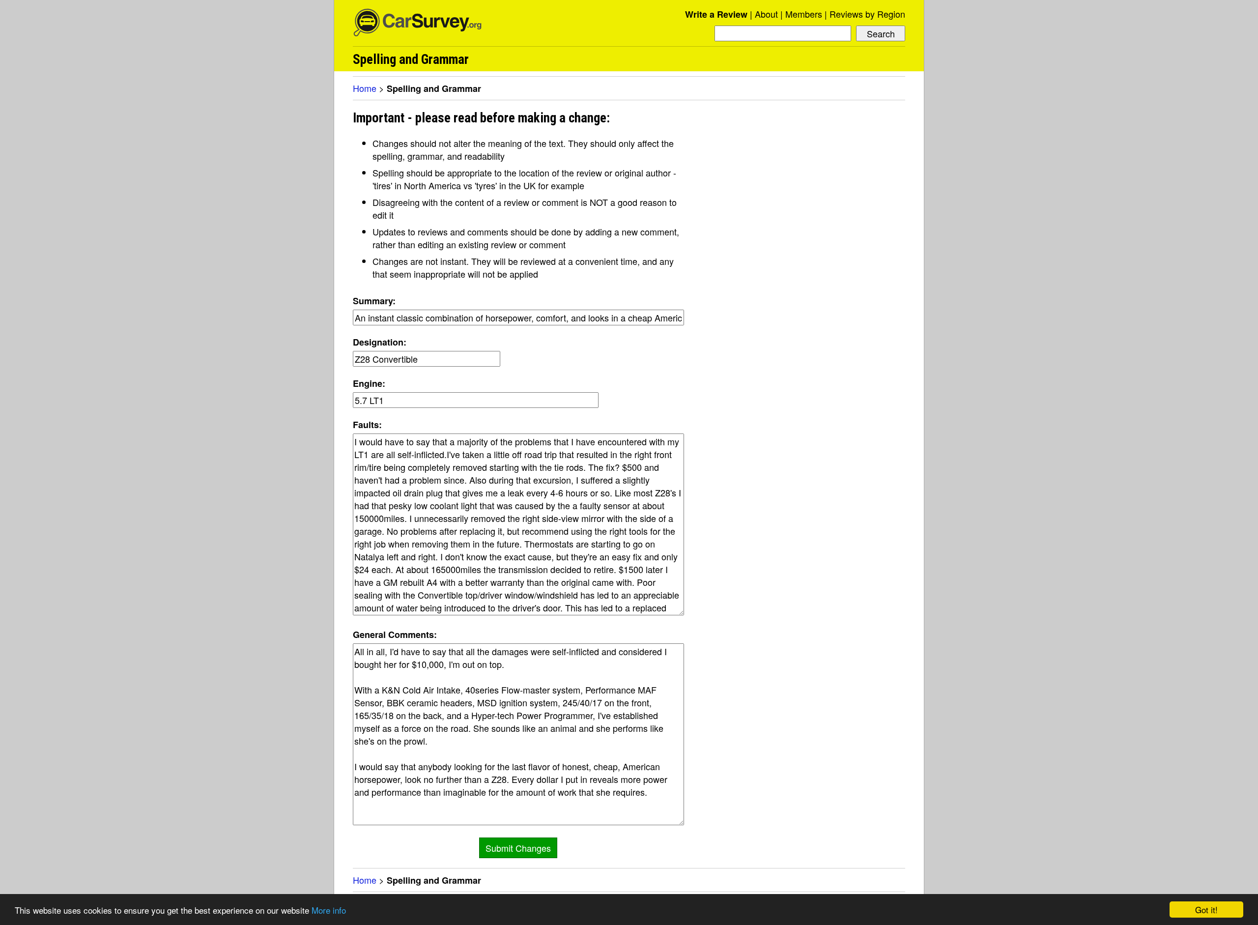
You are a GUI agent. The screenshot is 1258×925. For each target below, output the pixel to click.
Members (803, 13)
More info (329, 910)
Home (364, 88)
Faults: (367, 424)
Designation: (379, 342)
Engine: (369, 383)
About (766, 13)
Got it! (1206, 909)
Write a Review (716, 14)
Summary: (374, 300)
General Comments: (395, 634)
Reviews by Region (867, 13)
